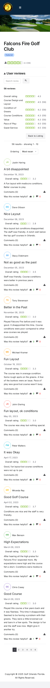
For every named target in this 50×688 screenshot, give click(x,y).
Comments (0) (11, 192)
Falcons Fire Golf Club (22, 46)
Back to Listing (35, 136)
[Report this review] (44, 192)
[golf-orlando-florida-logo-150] (7, 4)
